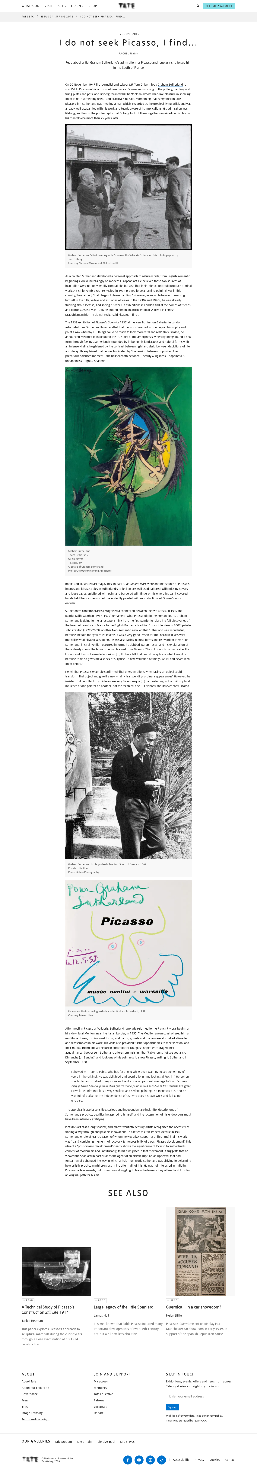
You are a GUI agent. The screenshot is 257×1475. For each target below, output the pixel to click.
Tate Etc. (28, 16)
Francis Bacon (100, 1137)
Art (61, 6)
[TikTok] (161, 1459)
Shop (93, 6)
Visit (49, 6)
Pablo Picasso (80, 89)
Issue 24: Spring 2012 (57, 16)
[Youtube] (139, 1459)
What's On (31, 6)
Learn (76, 6)
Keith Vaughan (84, 616)
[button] (197, 6)
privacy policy (214, 1415)
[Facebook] (127, 1459)
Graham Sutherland (170, 85)
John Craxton (73, 630)
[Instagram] (150, 1459)
